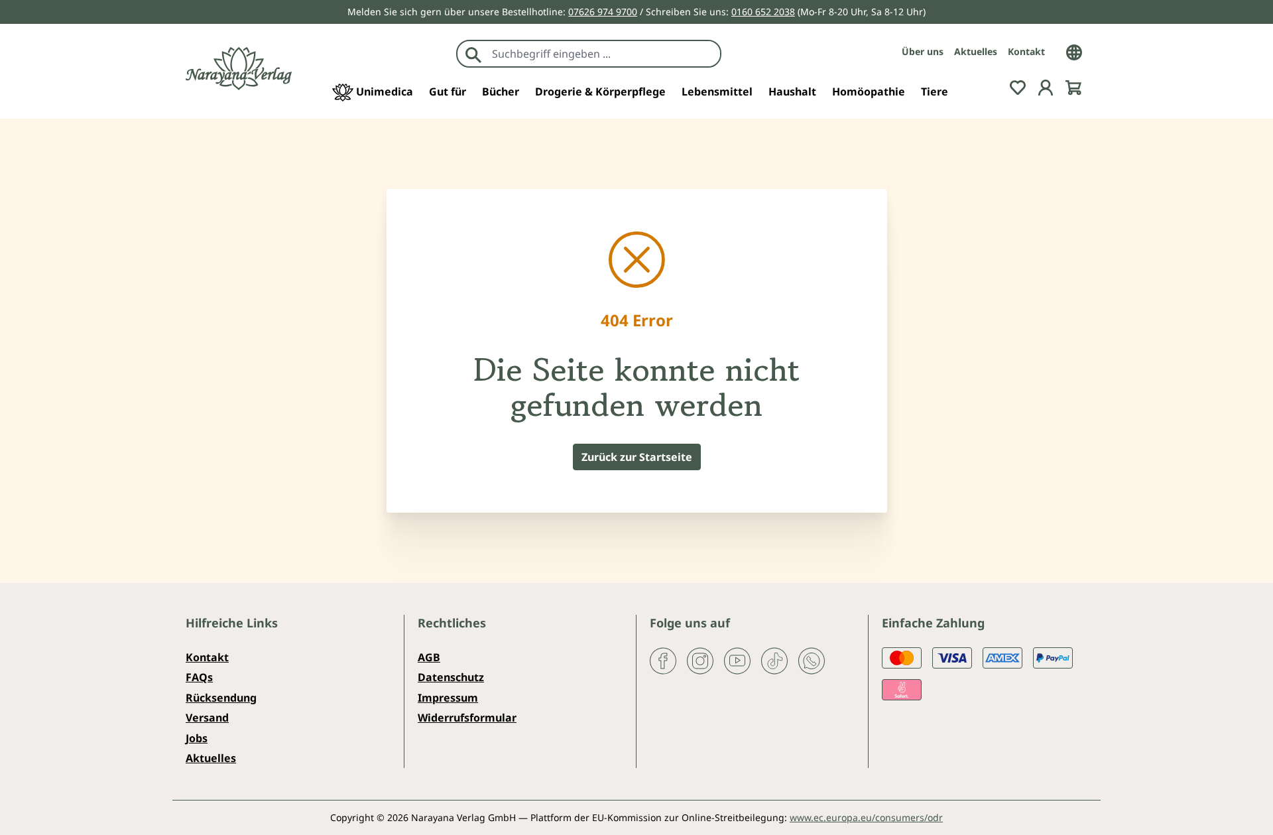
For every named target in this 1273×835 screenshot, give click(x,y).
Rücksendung (221, 697)
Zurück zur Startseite (636, 457)
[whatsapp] (811, 660)
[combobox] (603, 53)
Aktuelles (975, 51)
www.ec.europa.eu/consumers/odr (866, 817)
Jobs (197, 738)
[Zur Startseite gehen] (239, 68)
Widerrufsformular (467, 717)
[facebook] (663, 660)
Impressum (448, 697)
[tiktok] (774, 660)
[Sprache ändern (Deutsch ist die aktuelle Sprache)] (1074, 51)
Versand (207, 717)
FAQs (199, 677)
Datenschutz (451, 677)
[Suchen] (473, 53)
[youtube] (737, 660)
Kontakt (1026, 51)
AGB (429, 657)
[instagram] (700, 660)
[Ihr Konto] (1046, 86)
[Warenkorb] (1073, 86)
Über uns (922, 51)
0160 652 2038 (763, 11)
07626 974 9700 (602, 11)
